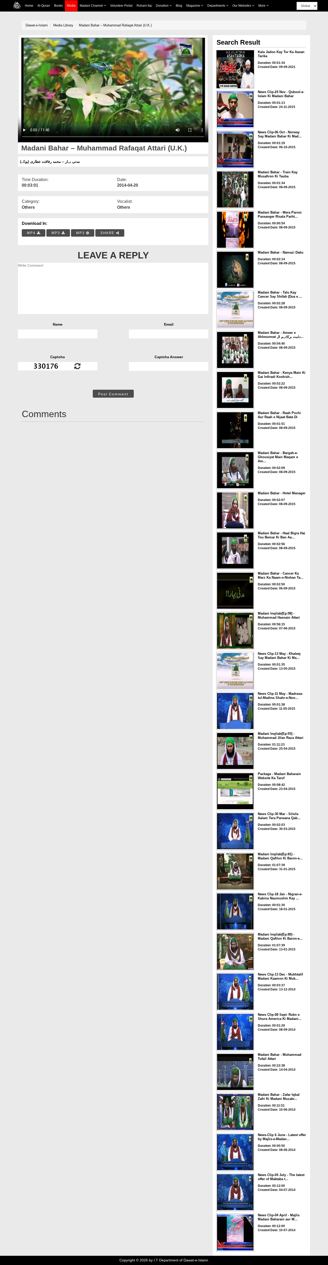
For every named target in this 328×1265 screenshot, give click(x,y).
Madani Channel (92, 5)
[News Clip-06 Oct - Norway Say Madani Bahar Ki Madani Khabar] (235, 149)
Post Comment (113, 394)
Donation (162, 5)
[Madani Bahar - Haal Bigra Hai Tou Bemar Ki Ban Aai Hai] (235, 550)
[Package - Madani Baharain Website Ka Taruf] (235, 791)
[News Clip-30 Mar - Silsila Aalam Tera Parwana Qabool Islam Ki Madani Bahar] (235, 831)
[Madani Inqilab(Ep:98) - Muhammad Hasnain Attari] (235, 630)
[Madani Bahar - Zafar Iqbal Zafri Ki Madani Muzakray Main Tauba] (235, 1112)
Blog (179, 5)
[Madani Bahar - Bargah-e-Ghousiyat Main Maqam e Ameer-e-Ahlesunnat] (235, 470)
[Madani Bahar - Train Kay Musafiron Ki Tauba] (235, 189)
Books (58, 5)
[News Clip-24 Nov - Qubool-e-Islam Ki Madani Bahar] (235, 109)
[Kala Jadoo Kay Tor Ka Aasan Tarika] (235, 69)
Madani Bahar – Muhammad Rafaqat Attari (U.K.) (115, 25)
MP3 (56, 233)
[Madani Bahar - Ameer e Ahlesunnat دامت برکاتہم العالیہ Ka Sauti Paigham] (235, 350)
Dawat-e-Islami (37, 25)
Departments (216, 5)
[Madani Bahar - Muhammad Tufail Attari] (235, 1072)
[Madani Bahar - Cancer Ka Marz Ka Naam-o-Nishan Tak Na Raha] (235, 590)
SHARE (108, 233)
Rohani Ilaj (144, 5)
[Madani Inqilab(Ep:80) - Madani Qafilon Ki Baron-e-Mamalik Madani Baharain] (235, 951)
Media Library (63, 25)
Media (71, 5)
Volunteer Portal (121, 5)
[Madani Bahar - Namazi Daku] (235, 269)
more (262, 5)
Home (29, 5)
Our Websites (242, 5)
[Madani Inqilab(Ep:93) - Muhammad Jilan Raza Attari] (235, 751)
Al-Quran (43, 5)
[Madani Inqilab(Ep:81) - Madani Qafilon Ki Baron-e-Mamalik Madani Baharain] (235, 871)
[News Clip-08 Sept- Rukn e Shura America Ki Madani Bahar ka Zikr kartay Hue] (235, 1032)
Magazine (193, 5)
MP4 (32, 233)
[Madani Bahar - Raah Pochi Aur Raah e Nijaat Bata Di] (235, 430)
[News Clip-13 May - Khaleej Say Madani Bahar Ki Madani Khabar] (235, 671)
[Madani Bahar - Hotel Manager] (235, 510)
